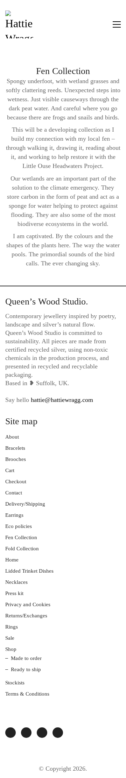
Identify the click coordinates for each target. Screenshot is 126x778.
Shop (10, 649)
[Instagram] (10, 732)
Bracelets (15, 448)
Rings (11, 627)
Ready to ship (26, 669)
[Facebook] (26, 732)
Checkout (15, 481)
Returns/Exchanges (26, 615)
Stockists (14, 682)
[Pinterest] (57, 732)
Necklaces (16, 582)
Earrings (14, 515)
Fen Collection (21, 537)
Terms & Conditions (27, 694)
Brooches (15, 459)
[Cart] (102, 24)
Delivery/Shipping (25, 504)
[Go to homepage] (19, 24)
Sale (9, 638)
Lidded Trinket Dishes (29, 571)
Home (12, 560)
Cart (9, 470)
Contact (13, 493)
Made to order (26, 658)
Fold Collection (22, 548)
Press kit (14, 593)
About (12, 437)
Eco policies (18, 526)
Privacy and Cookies (27, 604)
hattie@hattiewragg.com (62, 399)
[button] (117, 24)
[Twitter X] (42, 732)
